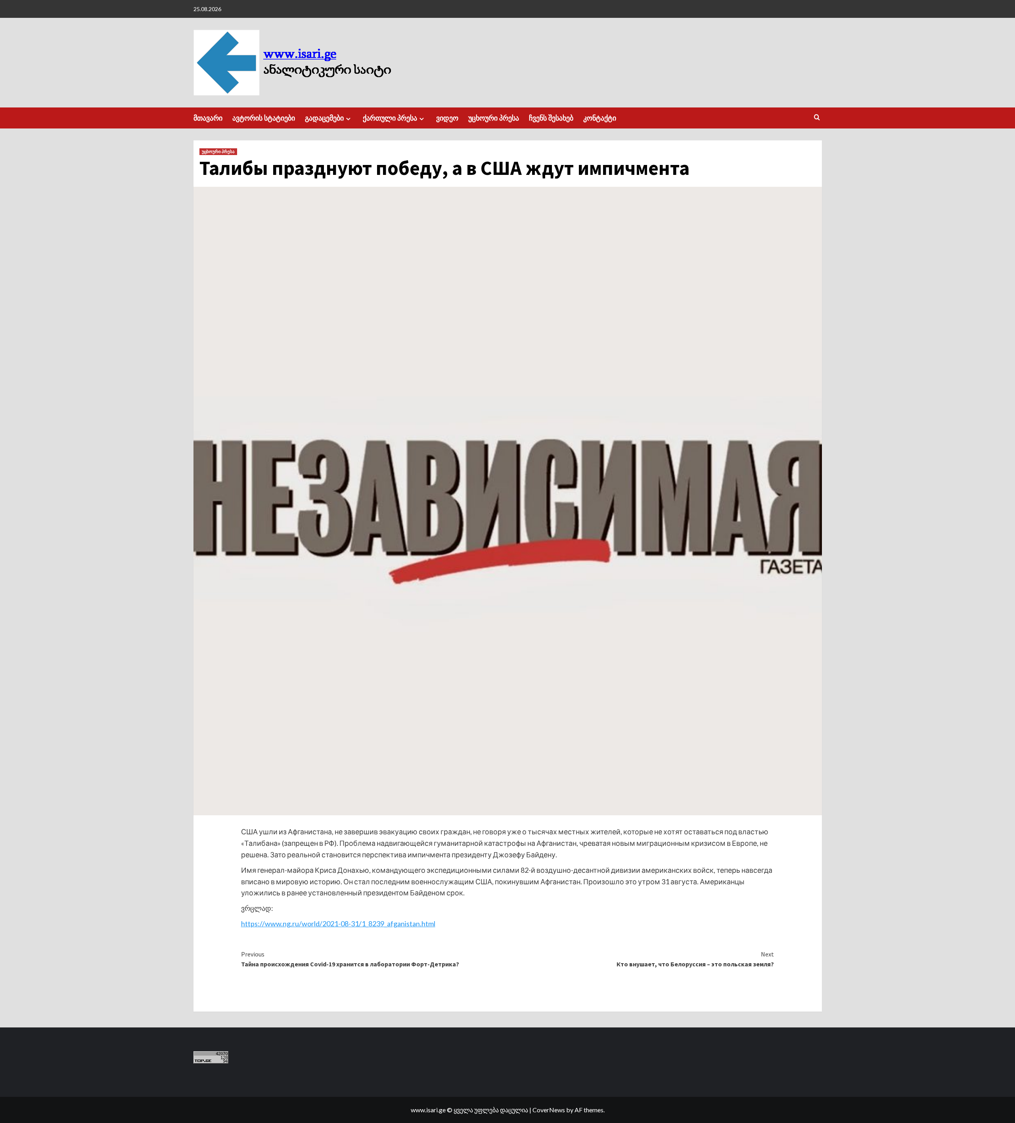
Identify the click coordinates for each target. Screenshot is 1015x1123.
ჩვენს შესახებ (551, 118)
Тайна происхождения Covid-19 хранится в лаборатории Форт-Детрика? (350, 959)
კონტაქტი (599, 118)
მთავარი (207, 118)
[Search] (817, 118)
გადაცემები (324, 118)
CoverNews (548, 1109)
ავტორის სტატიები (263, 118)
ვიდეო (447, 118)
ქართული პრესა (390, 118)
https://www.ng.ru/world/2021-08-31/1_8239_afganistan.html (338, 923)
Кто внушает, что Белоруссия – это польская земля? (695, 959)
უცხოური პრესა (493, 118)
